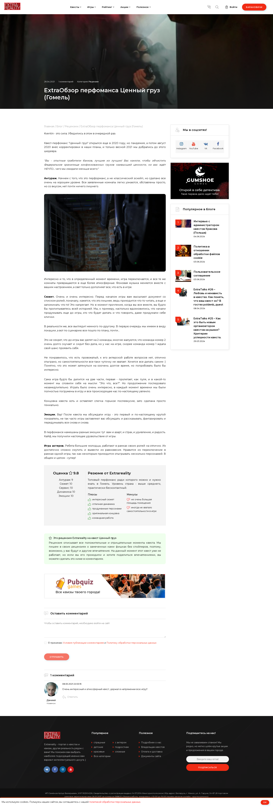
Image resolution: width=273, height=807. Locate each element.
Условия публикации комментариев (83, 642)
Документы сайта (151, 756)
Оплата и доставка (151, 751)
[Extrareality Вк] (47, 769)
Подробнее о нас (151, 742)
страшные (99, 742)
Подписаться (207, 767)
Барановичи (254, 7)
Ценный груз (107, 538)
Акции (124, 7)
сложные (120, 751)
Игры (90, 7)
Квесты (74, 7)
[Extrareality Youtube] (70, 769)
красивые (99, 751)
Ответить (72, 696)
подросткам (122, 747)
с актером (120, 742)
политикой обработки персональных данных (114, 802)
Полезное (142, 7)
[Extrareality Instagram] (63, 769)
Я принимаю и (102, 643)
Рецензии (94, 81)
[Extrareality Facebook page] (55, 769)
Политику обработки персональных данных (131, 642)
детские (98, 747)
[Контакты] (209, 7)
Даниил (51, 700)
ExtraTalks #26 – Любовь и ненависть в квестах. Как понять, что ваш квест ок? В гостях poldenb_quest (209, 297)
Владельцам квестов (153, 747)
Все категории (102, 756)
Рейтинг (107, 7)
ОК (265, 802)
